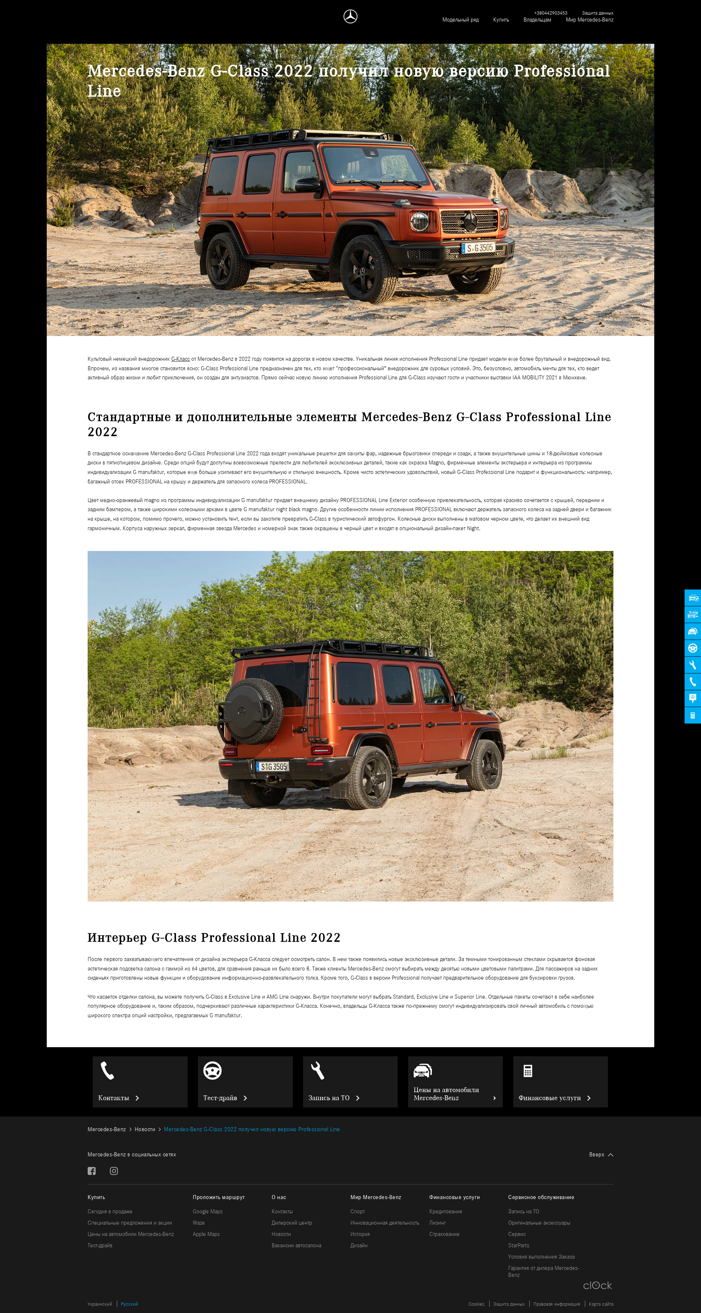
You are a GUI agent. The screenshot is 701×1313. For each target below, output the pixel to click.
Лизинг (437, 1222)
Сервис (517, 1233)
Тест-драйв (220, 1098)
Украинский (100, 1304)
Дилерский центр (292, 1222)
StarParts (518, 1245)
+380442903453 (550, 13)
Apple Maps (206, 1233)
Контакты (113, 1098)
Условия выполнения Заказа (541, 1256)
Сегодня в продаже (110, 1211)
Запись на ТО (329, 1098)
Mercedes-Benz (107, 1129)
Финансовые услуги (550, 1098)
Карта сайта (601, 1304)
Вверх (597, 1154)
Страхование (444, 1233)
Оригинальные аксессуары (539, 1222)
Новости (145, 1129)
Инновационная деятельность (384, 1222)
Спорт (357, 1211)
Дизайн (359, 1245)
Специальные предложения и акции (130, 1222)
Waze (199, 1222)
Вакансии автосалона (296, 1245)
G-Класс (180, 358)
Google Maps (208, 1211)
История (360, 1233)
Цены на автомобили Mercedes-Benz (446, 1094)
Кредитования (445, 1211)
